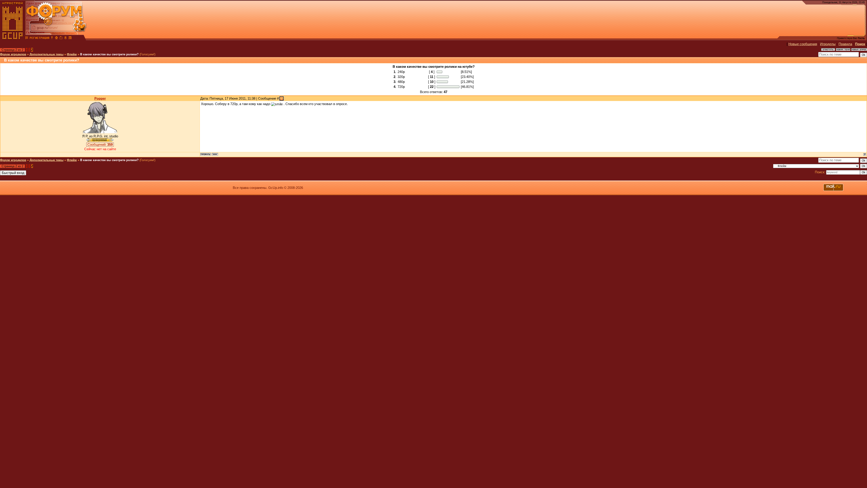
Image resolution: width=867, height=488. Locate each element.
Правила (845, 44)
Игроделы (828, 44)
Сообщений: (100, 144)
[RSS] (70, 38)
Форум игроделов (13, 54)
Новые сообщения (802, 44)
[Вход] (52, 38)
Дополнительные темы (46, 54)
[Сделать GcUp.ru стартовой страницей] (56, 38)
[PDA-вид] (65, 38)
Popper (100, 98)
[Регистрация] (39, 38)
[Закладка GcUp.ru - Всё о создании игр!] (61, 38)
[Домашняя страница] (215, 154)
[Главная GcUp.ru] (13, 38)
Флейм (72, 54)
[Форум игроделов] (27, 38)
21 (281, 98)
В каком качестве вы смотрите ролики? (109, 54)
